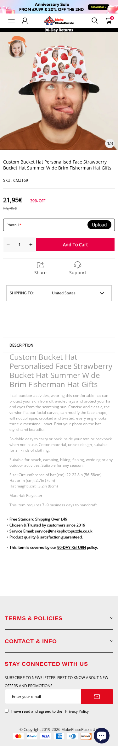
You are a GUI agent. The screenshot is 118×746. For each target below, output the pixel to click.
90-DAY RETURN (71, 547)
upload (99, 225)
